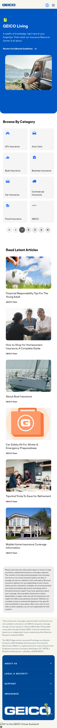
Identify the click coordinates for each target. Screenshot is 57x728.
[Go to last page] (48, 230)
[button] (28, 725)
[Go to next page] (41, 230)
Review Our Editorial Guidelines (18, 48)
